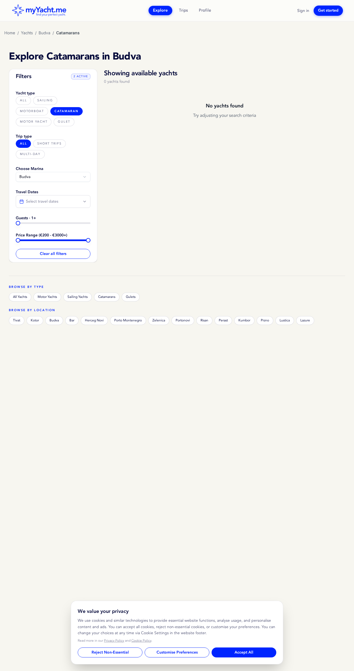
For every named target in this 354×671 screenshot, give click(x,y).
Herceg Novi (94, 320)
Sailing (45, 100)
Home (9, 32)
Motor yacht (33, 121)
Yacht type (25, 93)
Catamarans (106, 297)
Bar (71, 320)
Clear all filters (53, 254)
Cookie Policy (141, 640)
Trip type (24, 136)
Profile (205, 10)
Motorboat (32, 111)
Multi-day (30, 154)
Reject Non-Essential (110, 652)
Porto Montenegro (128, 320)
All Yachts (20, 297)
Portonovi (183, 320)
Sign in (303, 11)
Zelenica (158, 320)
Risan (204, 320)
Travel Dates (27, 192)
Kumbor (244, 320)
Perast (223, 320)
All (23, 100)
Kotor (35, 320)
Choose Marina (29, 169)
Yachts (27, 32)
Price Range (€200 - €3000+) (41, 235)
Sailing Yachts (77, 297)
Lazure (305, 320)
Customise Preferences (177, 652)
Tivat (16, 320)
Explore (160, 10)
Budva (44, 32)
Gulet (64, 121)
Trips (183, 10)
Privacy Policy (114, 640)
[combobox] (53, 177)
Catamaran (66, 111)
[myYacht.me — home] (39, 10)
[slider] (18, 223)
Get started (328, 10)
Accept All (244, 652)
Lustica (285, 320)
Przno (265, 320)
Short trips (49, 143)
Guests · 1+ (26, 218)
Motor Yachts (47, 297)
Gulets (131, 297)
